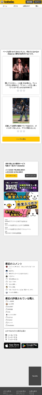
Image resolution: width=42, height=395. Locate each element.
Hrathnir (10, 320)
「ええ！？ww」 (12, 281)
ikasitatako (11, 325)
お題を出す (26, 6)
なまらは (10, 317)
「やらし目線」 (12, 287)
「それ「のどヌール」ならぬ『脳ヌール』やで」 (21, 289)
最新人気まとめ (20, 393)
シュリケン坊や (12, 314)
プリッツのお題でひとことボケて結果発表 (17, 224)
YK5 (9, 312)
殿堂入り (5, 393)
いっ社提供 (11, 301)
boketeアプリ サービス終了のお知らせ (16, 220)
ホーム (5, 6)
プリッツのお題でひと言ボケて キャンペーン (18, 228)
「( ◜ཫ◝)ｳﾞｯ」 (11, 276)
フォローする (12, 337)
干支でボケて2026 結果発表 (13, 232)
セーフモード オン (11, 175)
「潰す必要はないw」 (13, 279)
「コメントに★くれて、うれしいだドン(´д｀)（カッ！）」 (21, 267)
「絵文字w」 (11, 271)
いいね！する (12, 335)
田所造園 (10, 309)
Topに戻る (35, 376)
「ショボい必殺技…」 (13, 292)
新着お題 (31, 393)
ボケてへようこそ (30, 175)
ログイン (37, 2)
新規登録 (29, 2)
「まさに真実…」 (12, 284)
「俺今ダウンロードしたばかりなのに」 (18, 273)
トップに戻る (21, 139)
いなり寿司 (11, 304)
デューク (10, 322)
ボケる (16, 6)
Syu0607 (10, 306)
